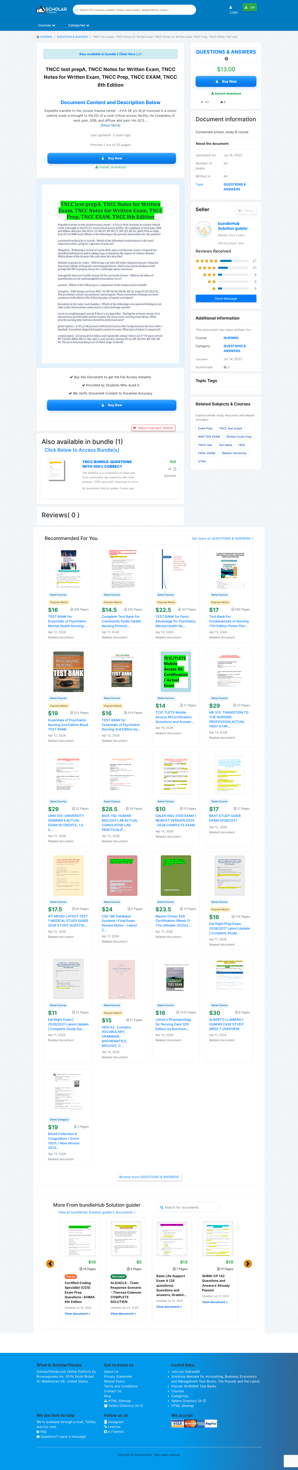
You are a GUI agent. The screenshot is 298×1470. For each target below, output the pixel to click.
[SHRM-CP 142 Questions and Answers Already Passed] (217, 1238)
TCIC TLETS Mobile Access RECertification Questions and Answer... (174, 717)
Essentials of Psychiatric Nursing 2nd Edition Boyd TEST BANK (68, 724)
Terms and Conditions (121, 1386)
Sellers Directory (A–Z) (125, 1406)
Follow (248, 210)
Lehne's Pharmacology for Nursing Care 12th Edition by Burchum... (173, 1024)
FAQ (42, 1432)
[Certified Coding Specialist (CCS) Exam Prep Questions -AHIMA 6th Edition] (80, 1238)
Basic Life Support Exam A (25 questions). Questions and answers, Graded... (171, 1285)
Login (233, 12)
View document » (77, 1314)
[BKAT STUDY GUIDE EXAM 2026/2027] (229, 775)
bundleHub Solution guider (233, 226)
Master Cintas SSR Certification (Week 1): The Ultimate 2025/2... (173, 921)
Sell (252, 7)
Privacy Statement (118, 1376)
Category (203, 346)
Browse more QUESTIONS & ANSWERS (149, 1177)
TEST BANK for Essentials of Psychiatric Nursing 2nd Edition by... (121, 724)
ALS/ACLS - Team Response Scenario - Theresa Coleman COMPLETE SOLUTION (125, 1292)
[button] (50, 1263)
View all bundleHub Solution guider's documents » (96, 1212)
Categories (77, 25)
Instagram (115, 1422)
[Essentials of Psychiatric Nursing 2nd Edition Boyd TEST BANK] (68, 671)
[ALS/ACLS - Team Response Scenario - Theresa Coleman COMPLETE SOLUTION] (126, 1238)
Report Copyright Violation (155, 428)
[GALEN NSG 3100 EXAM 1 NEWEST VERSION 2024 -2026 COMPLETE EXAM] (176, 775)
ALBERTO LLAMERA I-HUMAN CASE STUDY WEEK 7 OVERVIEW (226, 1024)
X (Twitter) (115, 1432)
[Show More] (110, 125)
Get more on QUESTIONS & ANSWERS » (222, 538)
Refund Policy (114, 1381)
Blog (107, 1396)
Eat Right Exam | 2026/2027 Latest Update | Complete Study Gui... (68, 1024)
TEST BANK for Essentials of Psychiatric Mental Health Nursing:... (67, 621)
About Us (111, 1372)
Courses (45, 25)
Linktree (113, 1427)
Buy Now (115, 158)
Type (199, 184)
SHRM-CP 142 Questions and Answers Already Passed (216, 1283)
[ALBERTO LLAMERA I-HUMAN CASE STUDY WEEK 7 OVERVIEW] (229, 978)
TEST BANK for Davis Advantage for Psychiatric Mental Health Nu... (175, 621)
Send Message (226, 298)
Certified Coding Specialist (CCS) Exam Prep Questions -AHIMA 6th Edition (80, 1292)
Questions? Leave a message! (63, 1436)
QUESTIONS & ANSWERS (72, 36)
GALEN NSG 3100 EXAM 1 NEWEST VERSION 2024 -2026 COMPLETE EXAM (175, 820)
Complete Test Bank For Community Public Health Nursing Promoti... (121, 621)
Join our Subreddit (185, 1372)
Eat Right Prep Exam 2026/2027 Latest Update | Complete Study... (229, 928)
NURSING (46, 36)
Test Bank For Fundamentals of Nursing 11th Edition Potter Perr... (229, 621)
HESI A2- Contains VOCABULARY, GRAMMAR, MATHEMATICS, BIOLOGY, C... (116, 1036)
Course (201, 338)
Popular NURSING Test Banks (193, 1386)
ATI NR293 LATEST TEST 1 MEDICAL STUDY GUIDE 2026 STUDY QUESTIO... (68, 921)
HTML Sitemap (119, 1401)
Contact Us (112, 1391)
